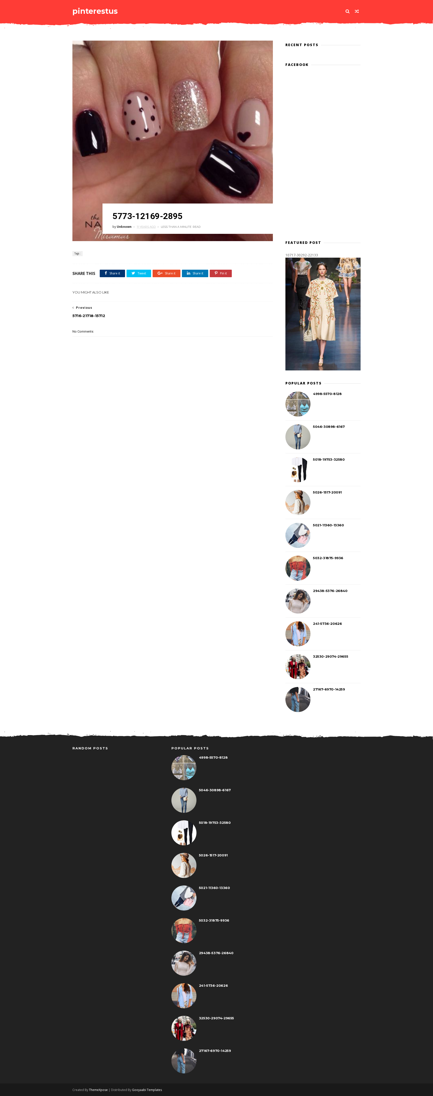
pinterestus (95, 11)
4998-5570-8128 (327, 394)
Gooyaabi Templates (147, 1090)
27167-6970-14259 (329, 689)
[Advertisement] (172, 432)
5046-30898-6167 (329, 427)
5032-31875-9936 (328, 558)
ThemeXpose (98, 1090)
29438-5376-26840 (330, 591)
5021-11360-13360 (328, 525)
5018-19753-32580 (329, 459)
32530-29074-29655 (330, 656)
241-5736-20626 (327, 624)
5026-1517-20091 (327, 492)
